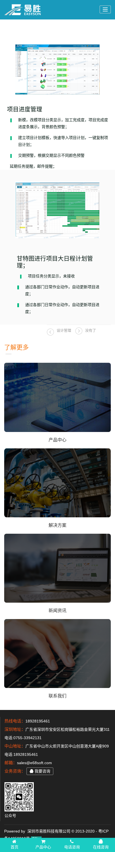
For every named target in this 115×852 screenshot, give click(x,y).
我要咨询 (41, 771)
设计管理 (64, 330)
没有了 (90, 330)
